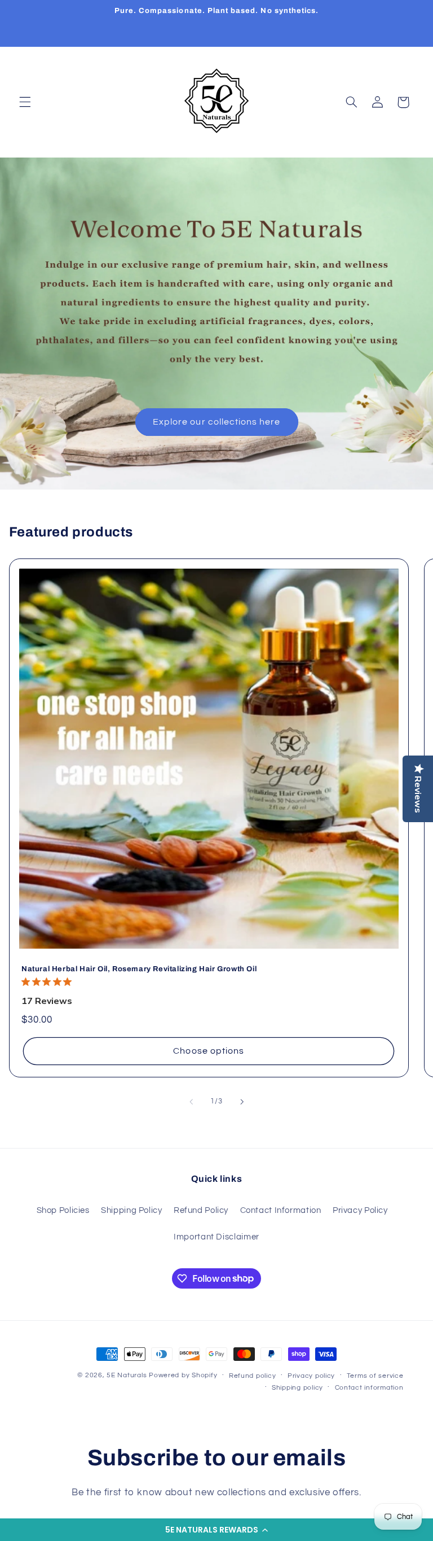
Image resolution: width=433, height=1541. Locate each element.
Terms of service (375, 1376)
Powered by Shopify (183, 1375)
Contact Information (280, 1210)
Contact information (369, 1388)
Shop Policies (63, 1210)
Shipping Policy (131, 1210)
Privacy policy (311, 1376)
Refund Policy (201, 1210)
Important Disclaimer (216, 1237)
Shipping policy (297, 1388)
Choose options (208, 1050)
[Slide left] (191, 1101)
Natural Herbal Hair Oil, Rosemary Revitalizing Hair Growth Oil (139, 969)
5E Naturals (127, 1375)
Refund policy (252, 1376)
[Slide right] (241, 1101)
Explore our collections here (216, 421)
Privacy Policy (360, 1210)
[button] (216, 1529)
